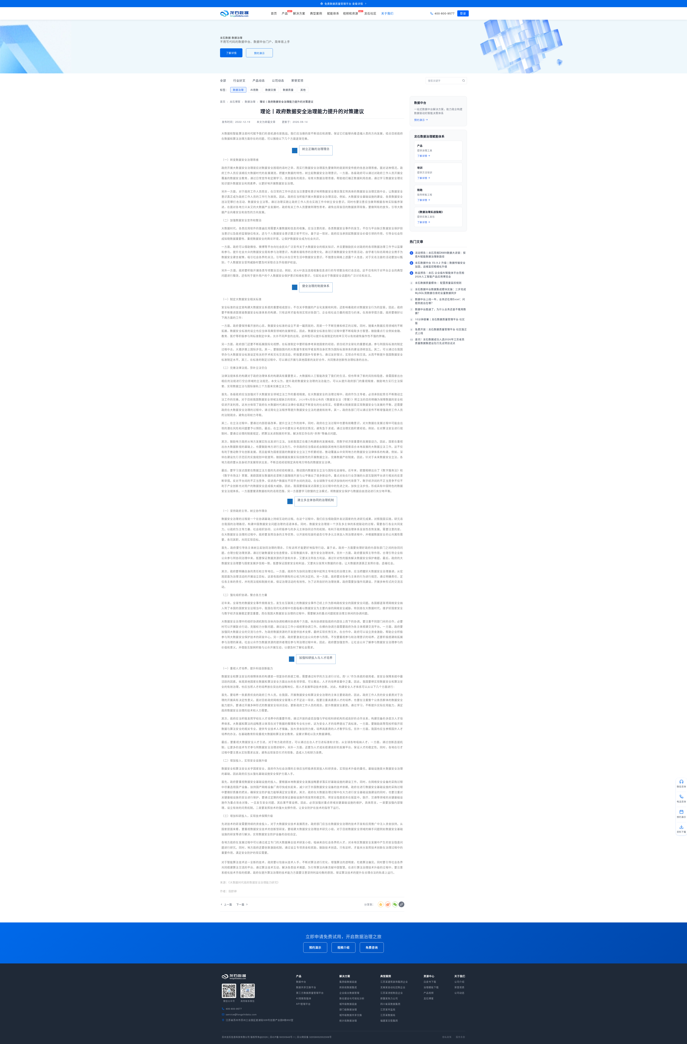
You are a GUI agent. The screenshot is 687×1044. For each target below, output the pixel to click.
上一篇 (228, 904)
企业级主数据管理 (349, 992)
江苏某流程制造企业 (391, 992)
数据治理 (238, 89)
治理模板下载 (431, 987)
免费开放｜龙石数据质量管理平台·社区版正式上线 (441, 331)
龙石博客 (235, 101)
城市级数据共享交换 (350, 1015)
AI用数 (254, 89)
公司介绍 (459, 981)
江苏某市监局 (387, 1009)
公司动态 (278, 80)
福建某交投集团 (389, 1020)
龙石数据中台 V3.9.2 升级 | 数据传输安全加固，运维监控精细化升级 (440, 264)
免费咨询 (372, 947)
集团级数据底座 (348, 981)
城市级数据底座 (348, 1004)
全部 (223, 80)
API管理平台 (303, 1004)
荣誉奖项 (297, 80)
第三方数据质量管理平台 (310, 992)
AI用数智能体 (303, 998)
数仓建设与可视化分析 (351, 998)
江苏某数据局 (387, 1015)
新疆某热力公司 (389, 998)
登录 (463, 13)
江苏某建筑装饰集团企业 (394, 981)
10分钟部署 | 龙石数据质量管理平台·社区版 (440, 321)
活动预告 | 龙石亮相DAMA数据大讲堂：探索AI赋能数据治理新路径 (440, 254)
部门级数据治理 (348, 1009)
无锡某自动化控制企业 (392, 987)
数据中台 (301, 981)
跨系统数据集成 (348, 987)
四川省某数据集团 (390, 1004)
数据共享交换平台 (306, 987)
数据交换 (270, 89)
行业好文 (239, 80)
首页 (222, 101)
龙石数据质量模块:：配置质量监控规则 (438, 282)
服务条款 (460, 1036)
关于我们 (387, 13)
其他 (303, 89)
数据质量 (288, 89)
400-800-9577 (445, 13)
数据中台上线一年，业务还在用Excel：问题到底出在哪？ (440, 301)
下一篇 (240, 904)
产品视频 (429, 992)
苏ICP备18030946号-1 (282, 1036)
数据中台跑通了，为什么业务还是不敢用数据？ (440, 311)
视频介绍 (343, 947)
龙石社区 (370, 13)
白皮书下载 (430, 981)
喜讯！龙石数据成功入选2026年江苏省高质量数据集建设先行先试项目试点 (439, 341)
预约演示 (259, 53)
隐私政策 (447, 1036)
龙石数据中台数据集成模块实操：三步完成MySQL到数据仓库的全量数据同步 (440, 291)
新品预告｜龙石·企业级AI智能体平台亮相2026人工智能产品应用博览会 (439, 274)
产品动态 (259, 80)
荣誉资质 (459, 987)
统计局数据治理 (348, 1020)
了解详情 (231, 53)
